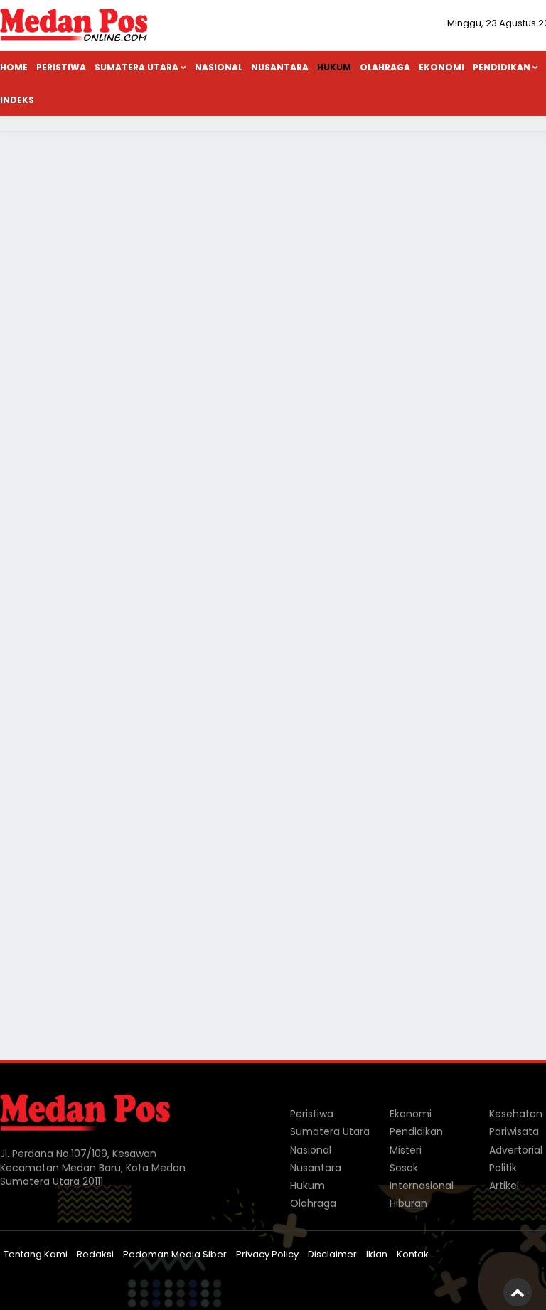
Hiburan (408, 1203)
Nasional (218, 67)
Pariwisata (514, 1131)
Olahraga (385, 67)
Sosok (404, 1168)
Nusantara (280, 67)
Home (14, 67)
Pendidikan (416, 1131)
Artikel (504, 1185)
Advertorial (515, 1150)
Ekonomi (441, 67)
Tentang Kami (36, 1254)
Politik (503, 1168)
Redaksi (95, 1254)
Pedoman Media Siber (175, 1254)
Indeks (17, 100)
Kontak (413, 1254)
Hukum (334, 67)
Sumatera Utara (136, 67)
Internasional (422, 1185)
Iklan (376, 1254)
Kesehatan (515, 1114)
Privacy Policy (267, 1254)
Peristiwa (61, 67)
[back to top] (517, 1292)
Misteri (406, 1150)
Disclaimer (332, 1254)
